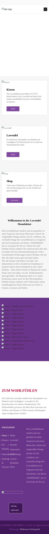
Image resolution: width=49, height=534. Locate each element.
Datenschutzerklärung (6, 454)
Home (4, 435)
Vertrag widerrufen (15, 508)
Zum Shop (14, 200)
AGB (12, 454)
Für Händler (5, 447)
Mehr (13, 109)
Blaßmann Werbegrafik (30, 529)
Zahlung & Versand (5, 463)
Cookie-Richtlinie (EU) (14, 463)
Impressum (14, 449)
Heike (12, 435)
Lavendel (14, 440)
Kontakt (13, 445)
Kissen (5, 440)
